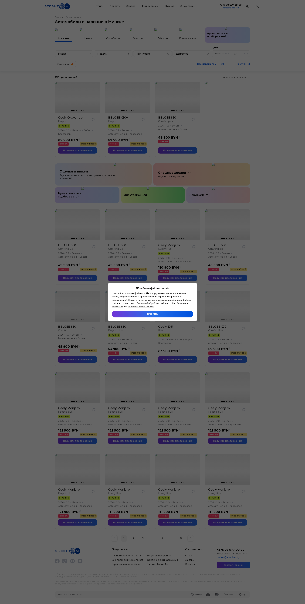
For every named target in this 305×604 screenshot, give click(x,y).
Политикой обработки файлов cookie (156, 303)
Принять (152, 314)
